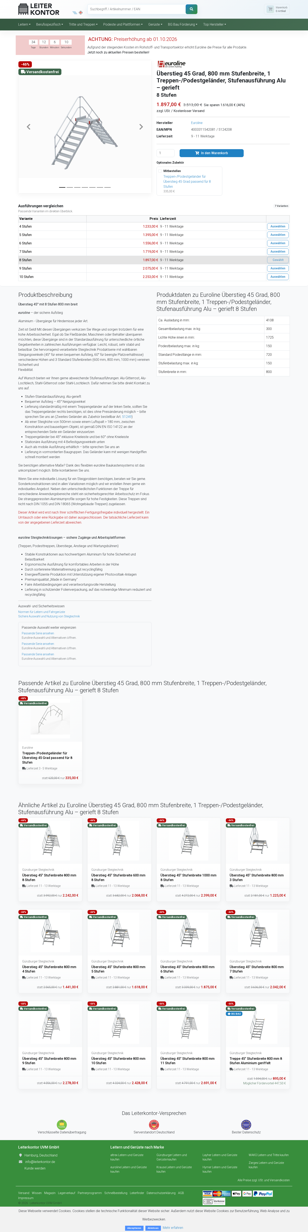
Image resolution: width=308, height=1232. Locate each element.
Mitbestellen (172, 171)
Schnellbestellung (115, 1193)
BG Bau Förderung (181, 24)
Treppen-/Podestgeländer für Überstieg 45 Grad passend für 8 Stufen (187, 182)
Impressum (26, 1198)
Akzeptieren (134, 1228)
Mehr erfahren (173, 1228)
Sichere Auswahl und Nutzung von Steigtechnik (49, 616)
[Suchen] (191, 9)
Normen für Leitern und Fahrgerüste (41, 612)
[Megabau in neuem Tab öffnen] (75, 12)
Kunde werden (35, 1168)
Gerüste (154, 24)
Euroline (197, 123)
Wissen (37, 1193)
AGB (181, 1193)
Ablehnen (153, 1228)
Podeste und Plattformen (121, 24)
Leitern (23, 24)
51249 (127, 417)
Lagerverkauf (66, 1193)
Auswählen (277, 226)
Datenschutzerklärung (161, 1193)
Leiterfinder (137, 1193)
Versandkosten (280, 1180)
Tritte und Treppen (82, 24)
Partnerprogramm (90, 1193)
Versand (23, 1193)
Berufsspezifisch (48, 24)
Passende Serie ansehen (38, 633)
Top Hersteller (213, 24)
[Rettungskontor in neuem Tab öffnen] (80, 12)
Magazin (50, 1193)
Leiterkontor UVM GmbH (46, 1203)
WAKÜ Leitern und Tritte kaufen (269, 1155)
